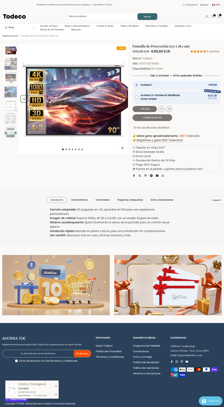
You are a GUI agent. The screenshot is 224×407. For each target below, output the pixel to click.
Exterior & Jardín (105, 26)
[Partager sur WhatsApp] (163, 175)
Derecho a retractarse (146, 373)
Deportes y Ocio (183, 26)
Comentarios (103, 199)
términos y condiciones (64, 361)
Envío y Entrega (142, 357)
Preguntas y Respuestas (130, 199)
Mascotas (76, 29)
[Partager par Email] (157, 175)
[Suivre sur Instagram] (176, 361)
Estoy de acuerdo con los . (48, 361)
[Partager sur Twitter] (139, 175)
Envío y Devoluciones (162, 199)
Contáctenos (191, 4)
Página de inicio (10, 36)
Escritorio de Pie (27, 392)
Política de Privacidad (108, 351)
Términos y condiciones (110, 357)
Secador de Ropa (48, 26)
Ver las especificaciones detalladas (151, 127)
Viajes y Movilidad (129, 26)
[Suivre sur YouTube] (186, 361)
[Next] (122, 99)
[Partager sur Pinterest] (145, 175)
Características (79, 199)
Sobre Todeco (104, 345)
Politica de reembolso (146, 368)
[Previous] (24, 99)
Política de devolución (146, 362)
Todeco (147, 58)
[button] (198, 51)
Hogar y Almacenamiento (77, 26)
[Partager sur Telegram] (151, 175)
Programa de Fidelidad (146, 345)
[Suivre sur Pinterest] (181, 361)
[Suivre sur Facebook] (171, 361)
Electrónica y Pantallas (156, 26)
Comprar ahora (152, 117)
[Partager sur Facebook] (134, 175)
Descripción (57, 199)
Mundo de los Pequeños (52, 29)
